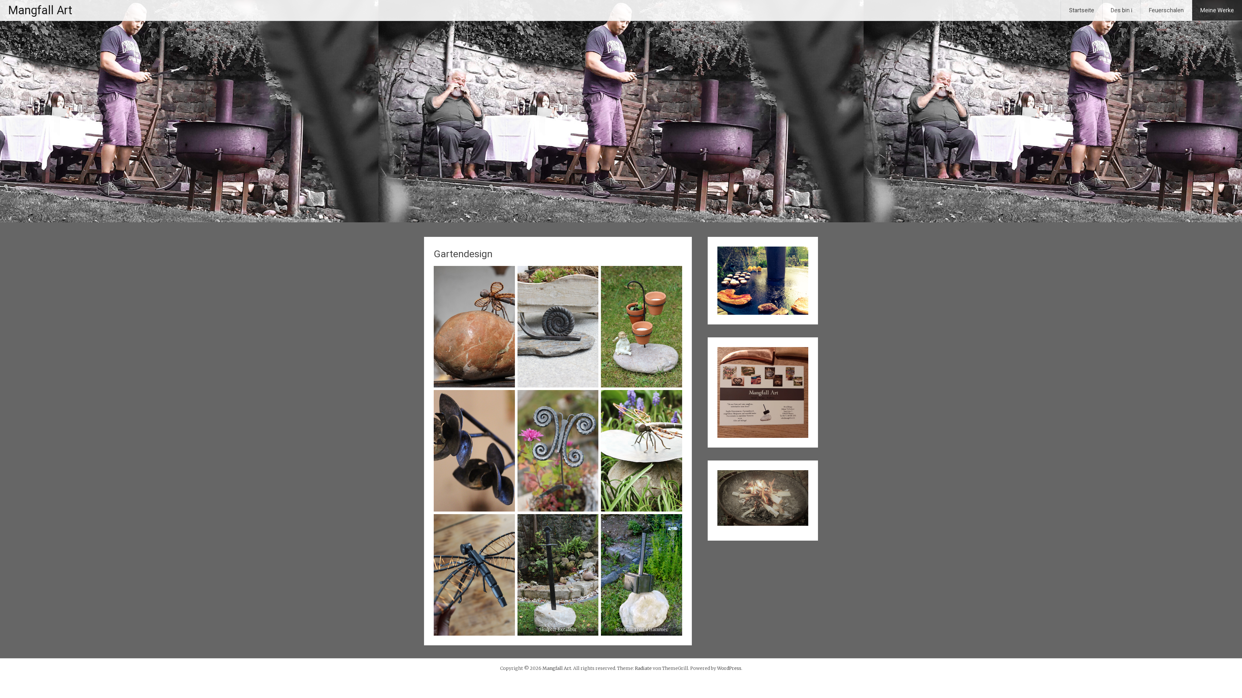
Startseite (1081, 10)
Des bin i (1121, 10)
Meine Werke (1217, 10)
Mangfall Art (40, 10)
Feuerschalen (1166, 10)
